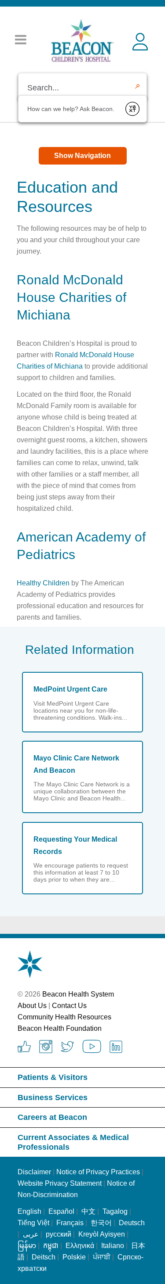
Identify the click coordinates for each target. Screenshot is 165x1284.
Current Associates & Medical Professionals (73, 1142)
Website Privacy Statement (60, 1183)
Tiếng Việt (34, 1223)
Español (61, 1211)
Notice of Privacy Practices (98, 1172)
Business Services (53, 1097)
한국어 (101, 1223)
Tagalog (115, 1211)
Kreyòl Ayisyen (101, 1234)
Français (70, 1223)
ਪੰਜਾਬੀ (101, 1257)
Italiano (112, 1245)
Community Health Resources (64, 1017)
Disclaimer (34, 1172)
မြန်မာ (27, 1245)
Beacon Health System (78, 994)
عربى (31, 1234)
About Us (32, 1005)
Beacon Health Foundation (60, 1028)
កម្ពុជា (51, 1245)
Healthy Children (43, 583)
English (29, 1211)
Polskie (74, 1257)
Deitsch (43, 1257)
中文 (88, 1211)
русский (58, 1234)
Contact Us (69, 1005)
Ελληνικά (80, 1245)
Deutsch (132, 1223)
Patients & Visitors (53, 1077)
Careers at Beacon (52, 1117)
